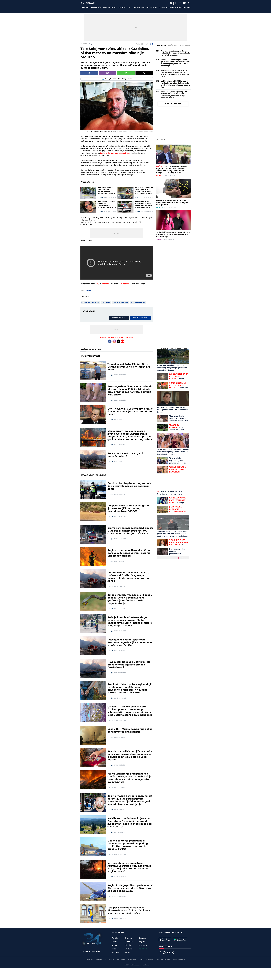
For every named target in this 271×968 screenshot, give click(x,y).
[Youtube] (122, 341)
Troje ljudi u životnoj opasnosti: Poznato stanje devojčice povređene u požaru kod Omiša (129, 642)
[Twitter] (188, 3)
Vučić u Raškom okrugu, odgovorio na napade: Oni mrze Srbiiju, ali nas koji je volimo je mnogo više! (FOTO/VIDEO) (171, 169)
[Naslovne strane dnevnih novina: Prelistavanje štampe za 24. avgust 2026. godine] (173, 188)
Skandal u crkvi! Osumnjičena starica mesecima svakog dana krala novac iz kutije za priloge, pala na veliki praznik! (130, 755)
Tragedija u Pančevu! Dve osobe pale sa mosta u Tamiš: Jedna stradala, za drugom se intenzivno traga (175, 73)
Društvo (145, 7)
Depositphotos (179, 959)
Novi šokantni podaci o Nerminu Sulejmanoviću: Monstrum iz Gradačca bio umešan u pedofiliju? (106, 204)
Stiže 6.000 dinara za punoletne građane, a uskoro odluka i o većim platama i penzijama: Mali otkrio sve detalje (175, 63)
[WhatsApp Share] (126, 73)
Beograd (142, 938)
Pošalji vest (132, 959)
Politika (106, 7)
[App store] (165, 940)
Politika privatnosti (147, 959)
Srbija (177, 7)
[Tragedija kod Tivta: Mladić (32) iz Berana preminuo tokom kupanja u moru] (93, 370)
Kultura (169, 7)
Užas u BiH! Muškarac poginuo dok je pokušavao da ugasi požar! (129, 730)
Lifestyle (153, 7)
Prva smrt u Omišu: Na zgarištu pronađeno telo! (126, 455)
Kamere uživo (96, 7)
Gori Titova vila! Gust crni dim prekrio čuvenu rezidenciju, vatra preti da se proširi (130, 412)
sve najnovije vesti (173, 104)
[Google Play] (180, 940)
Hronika (136, 7)
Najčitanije (173, 45)
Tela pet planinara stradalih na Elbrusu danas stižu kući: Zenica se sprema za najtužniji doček (128, 910)
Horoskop (186, 7)
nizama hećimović (138, 302)
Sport (114, 7)
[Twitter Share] (144, 73)
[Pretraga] (171, 3)
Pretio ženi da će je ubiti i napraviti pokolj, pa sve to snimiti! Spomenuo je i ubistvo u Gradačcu (106, 190)
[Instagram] (180, 3)
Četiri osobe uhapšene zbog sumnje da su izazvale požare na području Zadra (129, 486)
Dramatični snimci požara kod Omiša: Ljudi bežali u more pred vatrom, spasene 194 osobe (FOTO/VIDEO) (130, 531)
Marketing (121, 959)
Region (91, 44)
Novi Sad (142, 949)
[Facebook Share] (89, 73)
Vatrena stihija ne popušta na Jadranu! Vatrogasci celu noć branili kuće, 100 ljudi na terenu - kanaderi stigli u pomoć (129, 867)
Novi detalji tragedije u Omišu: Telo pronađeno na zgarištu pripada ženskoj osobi (128, 665)
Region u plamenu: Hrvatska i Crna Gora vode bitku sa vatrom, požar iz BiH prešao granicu (128, 553)
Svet (129, 7)
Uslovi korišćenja (163, 959)
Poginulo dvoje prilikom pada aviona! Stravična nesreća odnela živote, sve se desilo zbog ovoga (130, 888)
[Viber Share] (107, 73)
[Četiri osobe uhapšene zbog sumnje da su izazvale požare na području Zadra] (93, 489)
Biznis (161, 7)
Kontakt (99, 959)
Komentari (185, 45)
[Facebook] (175, 3)
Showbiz (122, 7)
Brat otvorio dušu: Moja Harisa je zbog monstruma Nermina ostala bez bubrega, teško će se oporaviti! (143, 204)
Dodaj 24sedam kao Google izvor (118, 79)
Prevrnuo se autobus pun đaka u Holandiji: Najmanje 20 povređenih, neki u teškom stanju (175, 53)
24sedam (125, 284)
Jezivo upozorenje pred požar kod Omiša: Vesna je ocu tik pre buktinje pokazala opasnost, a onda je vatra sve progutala (129, 778)
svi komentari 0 (119, 318)
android (105, 284)
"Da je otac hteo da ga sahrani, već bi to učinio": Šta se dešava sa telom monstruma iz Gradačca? (144, 190)
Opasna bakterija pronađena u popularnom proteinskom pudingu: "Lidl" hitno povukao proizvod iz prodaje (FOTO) (128, 844)
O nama (89, 959)
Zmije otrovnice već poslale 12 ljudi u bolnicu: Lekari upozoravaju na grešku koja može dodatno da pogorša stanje (129, 599)
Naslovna (83, 44)
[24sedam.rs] (87, 3)
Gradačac (106, 302)
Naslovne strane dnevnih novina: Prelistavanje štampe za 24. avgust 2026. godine (172, 202)
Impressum (109, 959)
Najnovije (86, 7)
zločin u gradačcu (120, 302)
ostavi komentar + (140, 318)
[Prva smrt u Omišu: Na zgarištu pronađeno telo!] (93, 459)
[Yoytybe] (184, 3)
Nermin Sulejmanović (90, 302)
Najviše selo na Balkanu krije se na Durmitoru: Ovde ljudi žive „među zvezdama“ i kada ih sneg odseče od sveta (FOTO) (129, 822)
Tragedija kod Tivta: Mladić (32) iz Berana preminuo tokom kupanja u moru (128, 367)
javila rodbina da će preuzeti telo (115, 153)
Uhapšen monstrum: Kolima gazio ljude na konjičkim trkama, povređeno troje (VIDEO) (128, 508)
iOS (97, 284)
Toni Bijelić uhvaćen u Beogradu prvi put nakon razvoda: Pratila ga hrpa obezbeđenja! (173, 234)
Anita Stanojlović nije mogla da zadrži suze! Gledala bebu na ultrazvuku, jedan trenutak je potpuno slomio (174, 95)
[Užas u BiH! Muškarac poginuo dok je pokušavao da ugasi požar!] (93, 735)
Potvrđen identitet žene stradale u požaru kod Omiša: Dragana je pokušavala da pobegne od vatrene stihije (128, 576)
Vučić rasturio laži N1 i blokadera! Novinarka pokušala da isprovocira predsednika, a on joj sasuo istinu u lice (175, 84)
